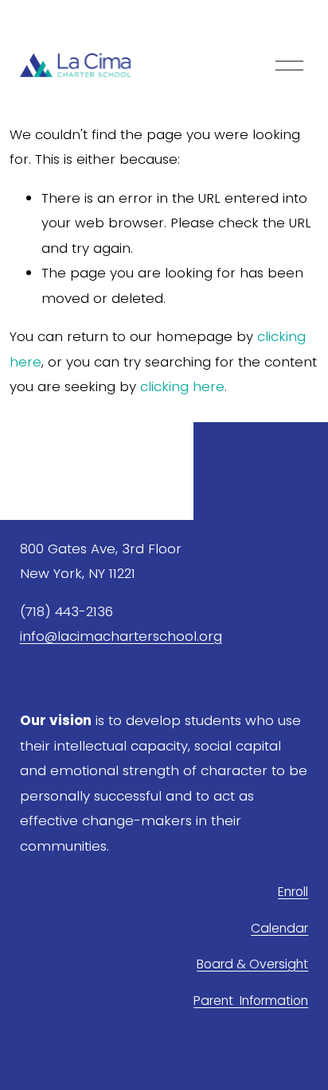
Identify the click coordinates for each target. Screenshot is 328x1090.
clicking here (182, 386)
